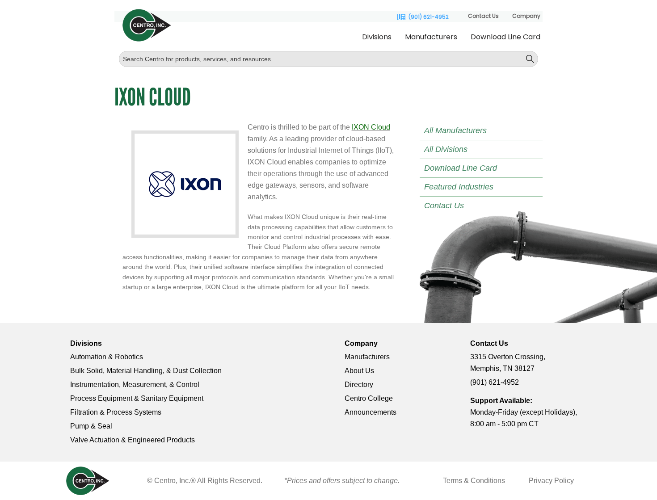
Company (526, 16)
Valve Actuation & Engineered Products (132, 440)
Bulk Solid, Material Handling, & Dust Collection (146, 370)
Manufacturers (431, 37)
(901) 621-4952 (429, 17)
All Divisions (445, 149)
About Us (359, 370)
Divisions (377, 37)
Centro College (369, 398)
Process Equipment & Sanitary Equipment (136, 398)
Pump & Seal (91, 426)
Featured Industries (458, 186)
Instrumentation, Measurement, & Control (134, 384)
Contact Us (483, 16)
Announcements (370, 412)
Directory (359, 384)
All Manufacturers (455, 130)
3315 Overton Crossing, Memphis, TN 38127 (507, 362)
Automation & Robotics (106, 357)
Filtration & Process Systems (115, 412)
